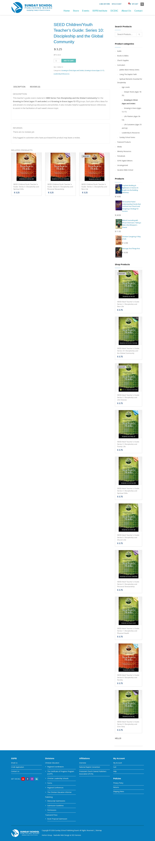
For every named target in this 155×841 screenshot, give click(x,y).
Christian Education (52, 763)
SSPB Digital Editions (125, 161)
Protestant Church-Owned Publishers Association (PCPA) (92, 772)
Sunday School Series (127, 137)
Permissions (51, 810)
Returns (116, 787)
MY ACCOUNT (117, 4)
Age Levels (126, 87)
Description (19, 87)
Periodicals (121, 156)
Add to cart (69, 61)
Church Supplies (123, 60)
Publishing (49, 797)
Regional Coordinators (55, 767)
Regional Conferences (55, 787)
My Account (117, 763)
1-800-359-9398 (104, 4)
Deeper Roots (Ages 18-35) (132, 93)
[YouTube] (23, 779)
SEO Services (76, 835)
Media (119, 147)
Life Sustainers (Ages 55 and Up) (132, 126)
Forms (49, 783)
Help (115, 771)
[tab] (19, 86)
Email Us (14, 763)
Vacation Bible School (125, 170)
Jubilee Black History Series (129, 70)
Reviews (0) (35, 87)
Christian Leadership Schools (57, 778)
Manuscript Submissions (56, 801)
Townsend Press (51, 815)
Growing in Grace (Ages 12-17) (94, 70)
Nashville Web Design (61, 835)
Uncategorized (122, 165)
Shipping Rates (118, 791)
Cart (114, 767)
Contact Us (15, 771)
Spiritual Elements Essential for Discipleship (129, 81)
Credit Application (17, 767)
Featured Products (124, 142)
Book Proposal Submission (57, 819)
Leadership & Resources (61, 74)
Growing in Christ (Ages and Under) (72, 70)
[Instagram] (32, 779)
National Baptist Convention (89, 767)
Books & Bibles (123, 56)
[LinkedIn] (36, 779)
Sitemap (99, 830)
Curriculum (121, 65)
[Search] (139, 34)
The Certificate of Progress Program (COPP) (60, 772)
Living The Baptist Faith (128, 74)
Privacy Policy (118, 783)
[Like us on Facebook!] (27, 779)
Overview (82, 763)
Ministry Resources (124, 151)
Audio (119, 51)
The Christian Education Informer (59, 792)
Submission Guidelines (55, 805)
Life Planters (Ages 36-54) (131, 118)
